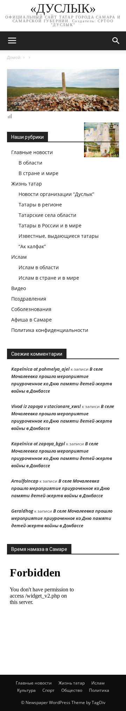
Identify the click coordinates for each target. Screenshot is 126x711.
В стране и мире (38, 173)
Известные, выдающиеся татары (59, 236)
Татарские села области (47, 215)
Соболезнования (31, 309)
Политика (99, 690)
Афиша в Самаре (31, 319)
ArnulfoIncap (24, 481)
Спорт (48, 690)
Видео (18, 288)
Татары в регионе (40, 204)
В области (30, 162)
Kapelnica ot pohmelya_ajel (40, 369)
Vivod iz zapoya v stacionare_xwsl (46, 406)
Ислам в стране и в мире (49, 277)
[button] (116, 40)
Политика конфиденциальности (49, 330)
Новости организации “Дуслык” (56, 194)
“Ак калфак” (32, 246)
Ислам (19, 257)
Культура (26, 690)
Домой (14, 57)
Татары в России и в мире (50, 225)
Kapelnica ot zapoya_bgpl (38, 443)
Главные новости (32, 152)
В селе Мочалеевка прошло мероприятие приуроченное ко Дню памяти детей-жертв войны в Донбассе (60, 488)
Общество (71, 690)
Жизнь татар (26, 183)
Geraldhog (22, 511)
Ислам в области (39, 267)
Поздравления (28, 298)
